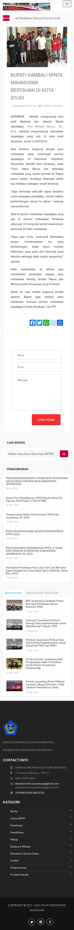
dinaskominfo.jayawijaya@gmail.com (37, 783)
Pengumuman (18, 867)
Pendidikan (17, 832)
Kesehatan (16, 825)
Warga (14, 839)
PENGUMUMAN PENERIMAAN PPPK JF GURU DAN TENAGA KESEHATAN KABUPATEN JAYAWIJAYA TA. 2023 (34, 550)
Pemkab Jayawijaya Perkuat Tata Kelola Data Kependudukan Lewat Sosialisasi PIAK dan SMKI (46, 642)
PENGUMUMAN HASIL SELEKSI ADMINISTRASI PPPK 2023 (34, 532)
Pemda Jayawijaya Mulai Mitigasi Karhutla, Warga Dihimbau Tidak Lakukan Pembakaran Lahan (45, 684)
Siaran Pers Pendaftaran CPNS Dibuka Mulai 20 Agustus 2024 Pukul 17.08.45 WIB (34, 499)
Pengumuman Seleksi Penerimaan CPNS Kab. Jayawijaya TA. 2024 (32, 516)
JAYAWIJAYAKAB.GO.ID (29, 792)
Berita (14, 811)
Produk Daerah (19, 874)
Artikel (14, 860)
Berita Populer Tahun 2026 (42, 592)
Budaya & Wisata (20, 846)
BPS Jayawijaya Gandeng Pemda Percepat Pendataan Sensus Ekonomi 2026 (45, 603)
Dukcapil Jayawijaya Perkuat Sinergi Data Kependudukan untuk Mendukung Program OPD (46, 623)
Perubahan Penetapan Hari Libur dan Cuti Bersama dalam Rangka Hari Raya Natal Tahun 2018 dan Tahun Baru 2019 (37, 570)
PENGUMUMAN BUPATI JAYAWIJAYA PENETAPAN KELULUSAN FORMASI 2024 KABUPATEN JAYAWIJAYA (37, 481)
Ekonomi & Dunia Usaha (24, 853)
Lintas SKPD (17, 818)
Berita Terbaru (13, 592)
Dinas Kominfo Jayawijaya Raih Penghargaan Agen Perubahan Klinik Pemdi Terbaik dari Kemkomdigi (44, 663)
